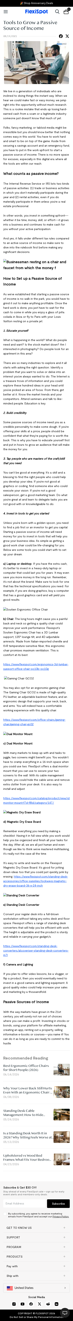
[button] (36, 1227)
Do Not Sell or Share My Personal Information (36, 1317)
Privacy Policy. (61, 1216)
